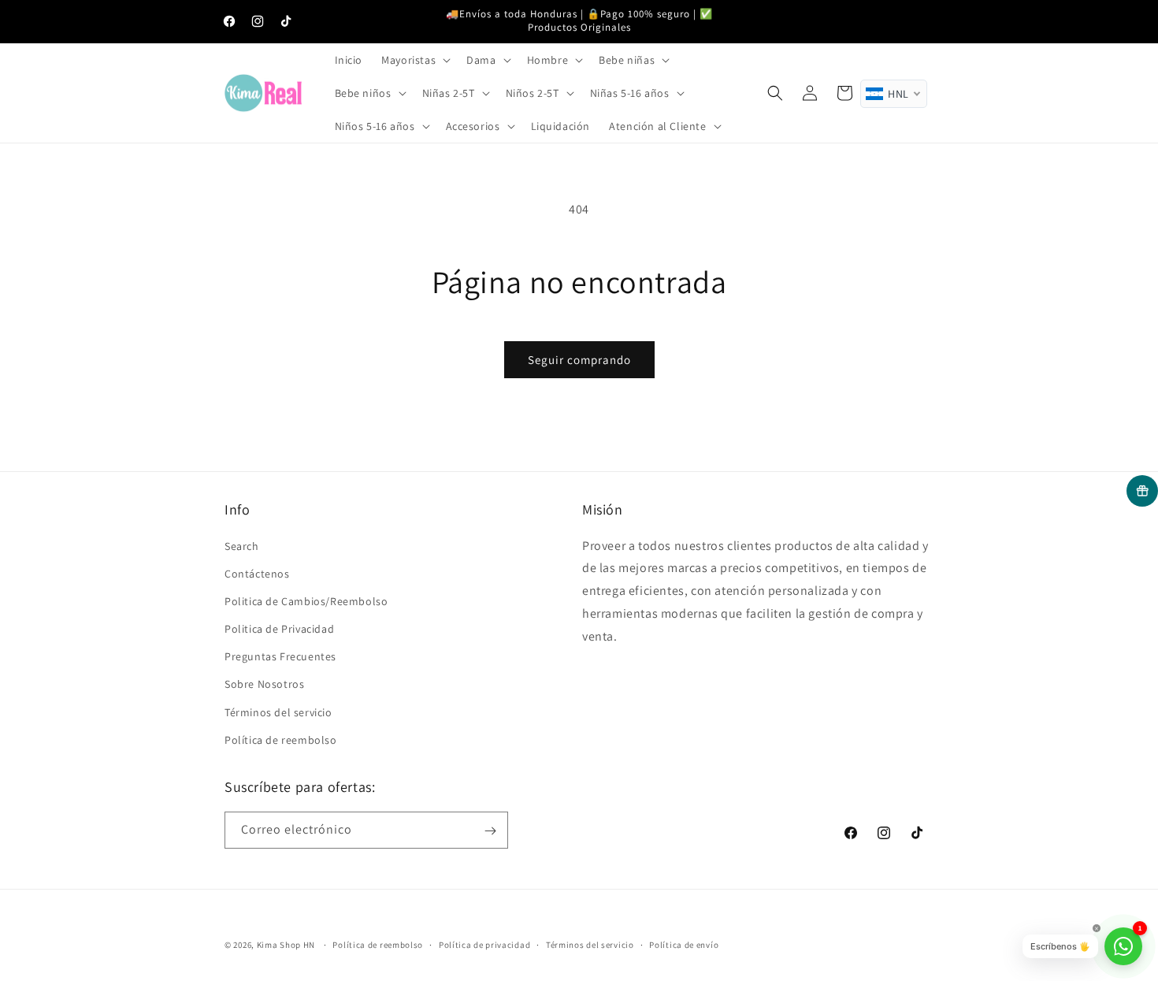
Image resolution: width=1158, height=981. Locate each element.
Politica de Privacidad (279, 629)
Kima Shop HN (286, 944)
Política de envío (683, 943)
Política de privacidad (484, 943)
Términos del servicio (278, 712)
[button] (414, 59)
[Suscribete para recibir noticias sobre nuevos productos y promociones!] (490, 830)
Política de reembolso (281, 740)
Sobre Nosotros (264, 685)
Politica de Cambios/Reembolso (306, 601)
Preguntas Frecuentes (280, 656)
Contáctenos (257, 574)
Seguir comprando (579, 359)
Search (242, 546)
